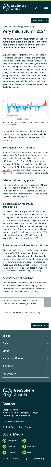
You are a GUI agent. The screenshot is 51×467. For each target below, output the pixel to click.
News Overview (40, 20)
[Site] (14, 10)
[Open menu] (46, 7)
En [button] (36, 7)
